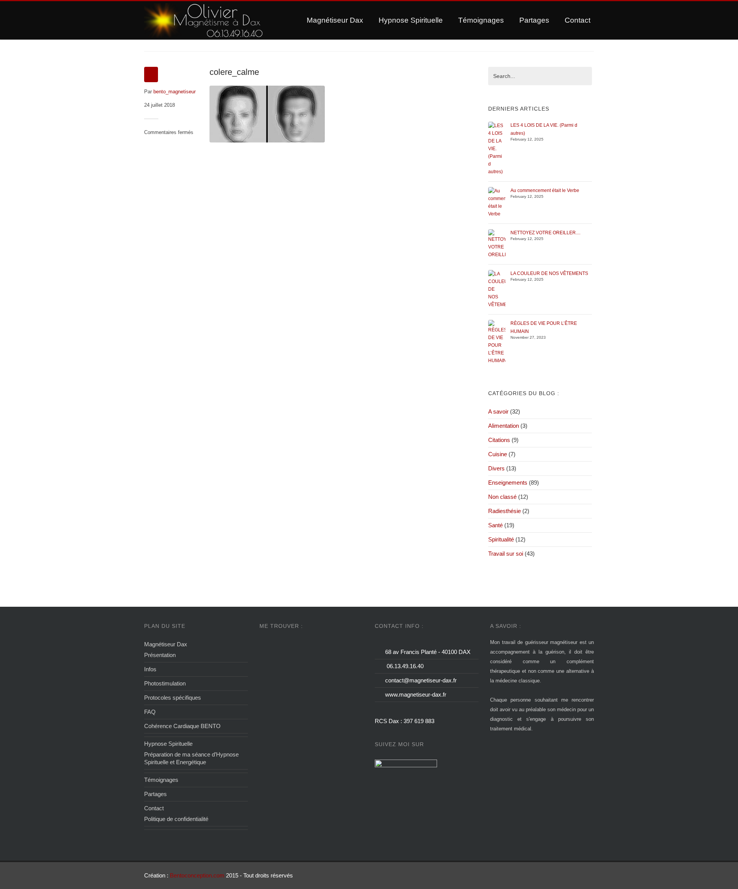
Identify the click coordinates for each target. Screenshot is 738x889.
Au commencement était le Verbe (544, 190)
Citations (499, 440)
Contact (577, 20)
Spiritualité (501, 539)
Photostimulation (165, 683)
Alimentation (503, 425)
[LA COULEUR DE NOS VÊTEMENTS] (496, 288)
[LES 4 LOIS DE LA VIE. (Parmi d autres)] (496, 148)
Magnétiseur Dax (335, 20)
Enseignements (507, 482)
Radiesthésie (504, 511)
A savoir (498, 411)
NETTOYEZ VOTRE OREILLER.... (545, 232)
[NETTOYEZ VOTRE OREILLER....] (496, 243)
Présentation (160, 655)
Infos (150, 669)
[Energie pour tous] (204, 20)
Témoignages (481, 20)
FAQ (150, 712)
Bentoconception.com (197, 875)
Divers (496, 468)
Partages (534, 20)
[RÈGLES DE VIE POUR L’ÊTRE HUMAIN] (496, 341)
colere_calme (234, 72)
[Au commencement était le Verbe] (496, 202)
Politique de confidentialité (176, 819)
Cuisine (497, 454)
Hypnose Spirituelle (411, 20)
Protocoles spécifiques (172, 697)
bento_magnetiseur (174, 91)
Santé (495, 525)
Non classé (502, 496)
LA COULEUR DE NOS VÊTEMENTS (549, 273)
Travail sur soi (505, 553)
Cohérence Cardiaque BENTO (182, 726)
